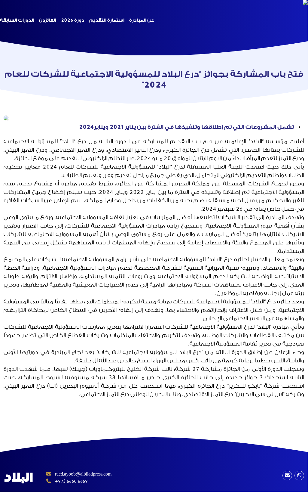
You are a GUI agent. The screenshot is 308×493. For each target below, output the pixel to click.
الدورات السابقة (17, 20)
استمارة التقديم (106, 20)
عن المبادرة (141, 20)
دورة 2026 (72, 20)
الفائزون (47, 20)
